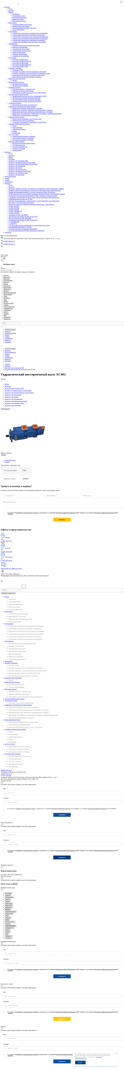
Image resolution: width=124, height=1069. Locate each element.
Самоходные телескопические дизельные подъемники (30, 37)
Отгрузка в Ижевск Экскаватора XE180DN (23, 229)
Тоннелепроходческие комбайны (23, 120)
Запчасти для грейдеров (16, 175)
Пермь (5, 301)
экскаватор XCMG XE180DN (18, 215)
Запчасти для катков (15, 168)
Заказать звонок (7, 250)
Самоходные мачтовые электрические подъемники (29, 42)
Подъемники (13, 31)
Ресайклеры (16, 133)
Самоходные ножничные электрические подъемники (30, 33)
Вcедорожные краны (19, 21)
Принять (80, 1062)
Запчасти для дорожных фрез (18, 173)
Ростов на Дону (8, 303)
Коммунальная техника (16, 82)
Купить (4, 455)
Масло (11, 157)
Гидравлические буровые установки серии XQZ (28, 75)
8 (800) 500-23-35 (6, 774)
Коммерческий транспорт (17, 78)
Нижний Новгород (9, 293)
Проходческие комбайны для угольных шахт (27, 119)
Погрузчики (13, 23)
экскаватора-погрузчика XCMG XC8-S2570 (23, 216)
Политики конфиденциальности (66, 513)
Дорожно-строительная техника (19, 124)
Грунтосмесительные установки (23, 138)
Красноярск (7, 287)
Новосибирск (7, 294)
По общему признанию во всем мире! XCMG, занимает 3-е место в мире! (33, 196)
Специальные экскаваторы (21, 51)
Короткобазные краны (19, 17)
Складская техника (15, 103)
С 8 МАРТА (13, 223)
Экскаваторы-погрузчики (20, 49)
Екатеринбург (8, 280)
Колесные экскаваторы (20, 47)
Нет (4, 258)
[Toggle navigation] (1, 326)
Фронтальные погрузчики (21, 26)
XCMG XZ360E (14, 208)
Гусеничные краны (18, 16)
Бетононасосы (17, 150)
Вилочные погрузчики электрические (24, 105)
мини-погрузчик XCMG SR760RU (20, 218)
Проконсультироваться (8, 593)
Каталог (7, 7)
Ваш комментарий (9, 502)
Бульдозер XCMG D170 (20, 59)
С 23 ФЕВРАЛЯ (14, 222)
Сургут (5, 312)
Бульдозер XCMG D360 (20, 66)
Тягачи (14, 80)
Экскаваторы (13, 44)
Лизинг (7, 178)
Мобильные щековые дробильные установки (27, 108)
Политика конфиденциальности (8, 579)
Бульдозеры (12, 58)
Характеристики (10, 460)
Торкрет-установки (18, 148)
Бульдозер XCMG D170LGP (21, 61)
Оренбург (6, 298)
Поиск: (3, 268)
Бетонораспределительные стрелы (23, 143)
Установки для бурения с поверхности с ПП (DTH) (29, 122)
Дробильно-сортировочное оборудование (22, 106)
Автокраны (16, 14)
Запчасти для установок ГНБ (18, 161)
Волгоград (6, 277)
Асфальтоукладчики (19, 129)
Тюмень (6, 314)
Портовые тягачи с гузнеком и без (23, 89)
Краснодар (7, 286)
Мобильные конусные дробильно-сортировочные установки (32, 112)
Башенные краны (18, 19)
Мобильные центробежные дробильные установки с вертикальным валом (37, 113)
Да (2, 258)
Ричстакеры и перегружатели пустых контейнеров (29, 92)
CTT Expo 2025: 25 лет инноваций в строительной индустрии (29, 225)
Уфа (4, 315)
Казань (5, 284)
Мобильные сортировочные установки (25, 115)
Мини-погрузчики (18, 30)
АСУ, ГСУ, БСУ (14, 134)
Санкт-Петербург (9, 307)
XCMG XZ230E (14, 206)
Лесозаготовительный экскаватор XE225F (26, 98)
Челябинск (7, 319)
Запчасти (8, 152)
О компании (9, 182)
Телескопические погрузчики (22, 24)
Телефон (6, 798)
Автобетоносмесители (19, 147)
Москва (3, 253)
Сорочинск (7, 310)
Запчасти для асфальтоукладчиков (20, 171)
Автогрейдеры (17, 127)
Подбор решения (10, 176)
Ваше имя (9, 495)
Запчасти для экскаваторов (17, 169)
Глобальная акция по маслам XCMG (21, 199)
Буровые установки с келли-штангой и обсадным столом (31, 73)
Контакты (8, 232)
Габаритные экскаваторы (20, 56)
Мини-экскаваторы (18, 52)
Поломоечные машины (20, 84)
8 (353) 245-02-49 (6, 551)
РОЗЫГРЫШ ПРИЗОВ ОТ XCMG (20, 227)
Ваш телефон (51, 495)
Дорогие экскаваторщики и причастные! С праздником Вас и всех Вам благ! (34, 201)
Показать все (5, 409)
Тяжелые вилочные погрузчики (22, 91)
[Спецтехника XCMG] (9, 4)
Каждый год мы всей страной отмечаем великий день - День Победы (31, 204)
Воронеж (6, 279)
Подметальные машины (20, 85)
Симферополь (8, 308)
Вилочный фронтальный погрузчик (24, 28)
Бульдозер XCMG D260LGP (21, 65)
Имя (4, 789)
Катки (14, 126)
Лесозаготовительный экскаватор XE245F (26, 99)
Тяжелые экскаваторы (19, 54)
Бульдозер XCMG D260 (20, 63)
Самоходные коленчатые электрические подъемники (29, 38)
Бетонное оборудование (16, 141)
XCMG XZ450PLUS (15, 211)
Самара (5, 305)
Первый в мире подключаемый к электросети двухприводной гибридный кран (35, 190)
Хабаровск (7, 317)
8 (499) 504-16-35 (6, 541)
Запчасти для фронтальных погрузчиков (22, 162)
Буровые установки (15, 68)
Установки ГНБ (17, 70)
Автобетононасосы (18, 145)
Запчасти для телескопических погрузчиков (23, 164)
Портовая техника (15, 87)
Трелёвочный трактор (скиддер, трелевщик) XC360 (29, 96)
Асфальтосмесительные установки (23, 136)
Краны (11, 12)
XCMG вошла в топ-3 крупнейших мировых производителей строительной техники (37, 194)
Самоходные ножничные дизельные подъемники (28, 40)
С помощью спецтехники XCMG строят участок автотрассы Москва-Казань (34, 197)
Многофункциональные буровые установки (27, 77)
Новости (7, 183)
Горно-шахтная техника (16, 117)
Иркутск (6, 282)
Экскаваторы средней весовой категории (26, 45)
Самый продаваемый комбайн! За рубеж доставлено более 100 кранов (32, 192)
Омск (5, 296)
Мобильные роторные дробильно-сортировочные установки (32, 110)
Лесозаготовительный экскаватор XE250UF (27, 101)
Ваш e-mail (87, 495)
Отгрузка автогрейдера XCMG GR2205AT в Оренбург (27, 230)
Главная (7, 364)
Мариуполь (7, 289)
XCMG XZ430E (14, 209)
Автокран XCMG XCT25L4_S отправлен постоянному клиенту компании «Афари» (36, 189)
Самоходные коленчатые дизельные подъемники (28, 35)
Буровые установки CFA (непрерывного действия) (29, 71)
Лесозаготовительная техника (18, 94)
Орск (5, 300)
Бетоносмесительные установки (23, 140)
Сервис (7, 180)
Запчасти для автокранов (17, 166)
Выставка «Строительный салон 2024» (21, 202)
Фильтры (12, 159)
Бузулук (6, 275)
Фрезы (14, 131)
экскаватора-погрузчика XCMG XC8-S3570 (23, 220)
